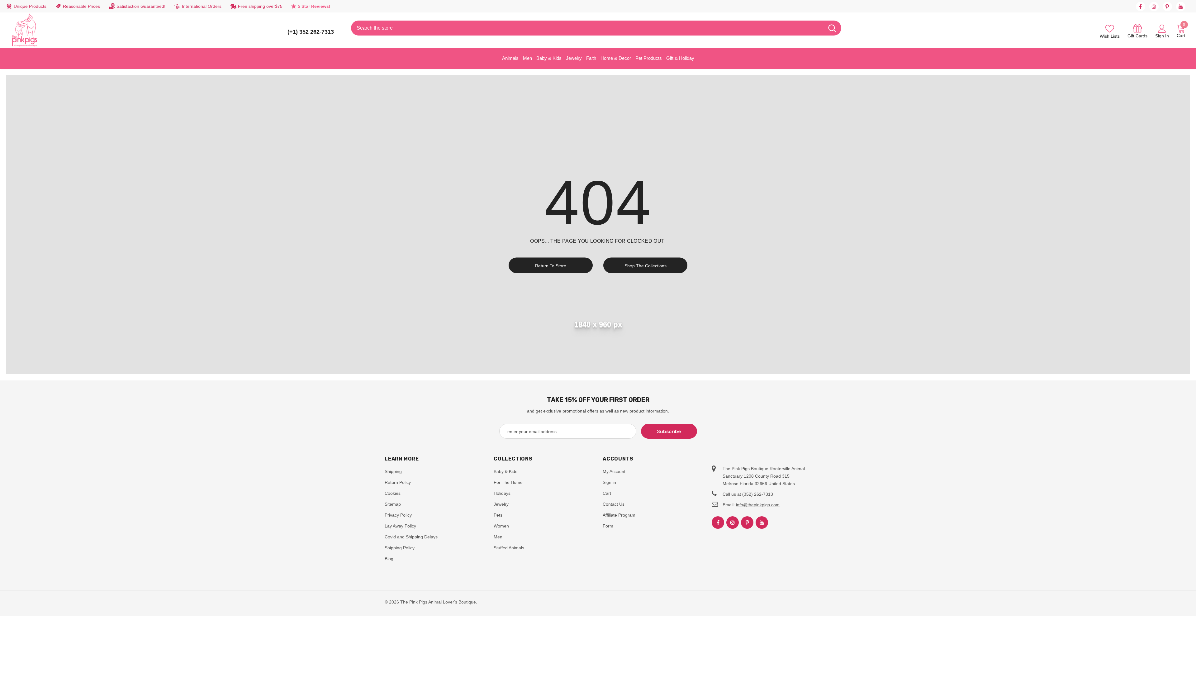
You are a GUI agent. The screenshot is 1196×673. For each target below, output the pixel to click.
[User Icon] (1162, 28)
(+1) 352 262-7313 (310, 32)
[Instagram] (1154, 6)
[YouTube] (1180, 6)
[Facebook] (1140, 6)
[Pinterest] (1167, 6)
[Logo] (25, 30)
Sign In (1162, 35)
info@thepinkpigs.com (758, 504)
